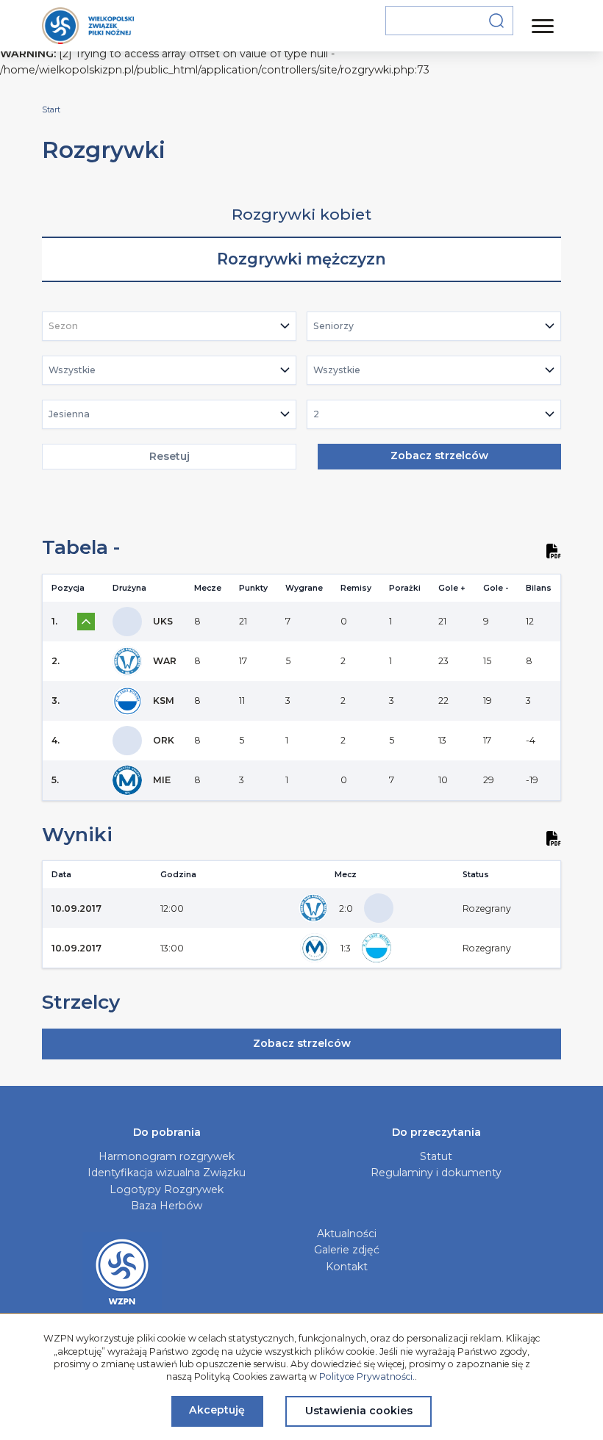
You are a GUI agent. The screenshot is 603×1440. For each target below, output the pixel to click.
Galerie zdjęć (346, 1249)
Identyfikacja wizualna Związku (167, 1172)
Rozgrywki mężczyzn (301, 259)
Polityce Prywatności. (367, 1376)
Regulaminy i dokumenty (436, 1172)
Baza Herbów (166, 1205)
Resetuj (169, 456)
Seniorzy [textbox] (333, 325)
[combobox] (169, 326)
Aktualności (347, 1233)
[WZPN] (88, 25)
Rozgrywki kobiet (301, 214)
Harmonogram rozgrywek (167, 1156)
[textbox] (68, 326)
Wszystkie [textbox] (72, 369)
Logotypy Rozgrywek (167, 1189)
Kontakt (347, 1266)
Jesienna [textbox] (69, 414)
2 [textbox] (316, 414)
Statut (436, 1156)
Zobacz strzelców (439, 455)
